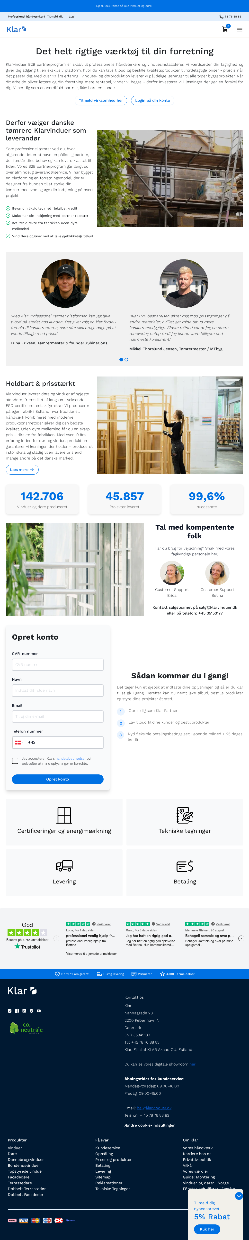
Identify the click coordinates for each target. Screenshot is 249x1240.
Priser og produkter (113, 1159)
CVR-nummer (25, 653)
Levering (103, 1171)
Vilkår (188, 1165)
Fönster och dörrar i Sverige (209, 1188)
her (192, 1064)
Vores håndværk (198, 1148)
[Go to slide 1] (121, 359)
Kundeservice (107, 1148)
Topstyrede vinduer (25, 1171)
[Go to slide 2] (126, 359)
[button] (18, 742)
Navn (17, 679)
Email (17, 705)
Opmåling (104, 1153)
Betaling (102, 1165)
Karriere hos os (197, 1153)
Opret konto (57, 779)
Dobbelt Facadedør (26, 1194)
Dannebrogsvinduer (26, 1159)
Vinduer (15, 1148)
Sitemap (103, 1177)
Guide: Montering (199, 1177)
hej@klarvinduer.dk (154, 1108)
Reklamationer (109, 1183)
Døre (12, 1153)
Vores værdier (195, 1171)
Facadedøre (18, 1177)
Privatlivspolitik (197, 1159)
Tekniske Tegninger (112, 1188)
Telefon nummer (27, 731)
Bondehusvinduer (24, 1165)
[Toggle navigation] (238, 29)
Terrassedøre (20, 1183)
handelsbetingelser (71, 758)
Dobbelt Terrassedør (27, 1188)
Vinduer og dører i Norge (206, 1183)
